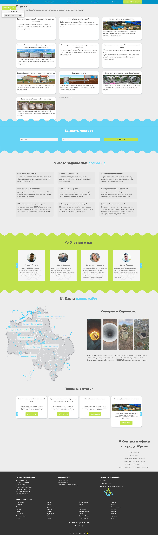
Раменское (19, 514)
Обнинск (18, 511)
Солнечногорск (21, 516)
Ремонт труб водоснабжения (67, 485)
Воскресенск (83, 518)
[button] (17, 265)
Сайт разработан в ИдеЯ (77, 533)
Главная (29, 2)
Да (20, 15)
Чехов (49, 518)
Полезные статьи (106, 483)
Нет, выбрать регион (11, 15)
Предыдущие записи (65, 98)
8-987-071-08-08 (133, 2)
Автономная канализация (24, 487)
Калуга (18, 507)
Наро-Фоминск (84, 511)
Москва (49, 511)
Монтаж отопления (22, 494)
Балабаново (20, 502)
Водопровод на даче (79, 73)
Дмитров (19, 505)
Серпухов (114, 516)
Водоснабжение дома (23, 489)
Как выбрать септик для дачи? (79, 19)
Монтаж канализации (23, 492)
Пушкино (113, 514)
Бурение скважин (21, 485)
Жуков (81, 505)
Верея (49, 502)
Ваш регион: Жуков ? (9, 7)
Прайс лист (94, 2)
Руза (49, 516)
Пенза (81, 514)
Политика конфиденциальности (79, 523)
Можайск (19, 509)
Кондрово (82, 509)
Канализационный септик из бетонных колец (36, 99)
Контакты (115, 2)
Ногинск (113, 511)
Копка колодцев (21, 480)
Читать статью (31, 414)
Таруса (18, 518)
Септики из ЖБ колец (23, 482)
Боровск (50, 505)
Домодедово (51, 507)
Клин (80, 507)
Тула (112, 518)
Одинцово (50, 514)
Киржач (49, 509)
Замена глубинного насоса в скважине (122, 19)
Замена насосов (63, 482)
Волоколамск (83, 502)
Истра (113, 505)
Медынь (113, 509)
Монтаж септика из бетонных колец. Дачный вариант (122, 73)
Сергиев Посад (84, 516)
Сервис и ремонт (72, 2)
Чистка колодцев (63, 480)
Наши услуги (49, 2)
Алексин (113, 502)
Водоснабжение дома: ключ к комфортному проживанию (36, 73)
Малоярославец (116, 507)
